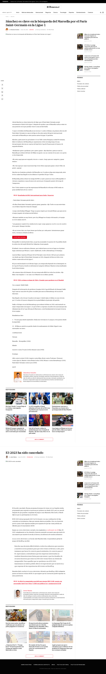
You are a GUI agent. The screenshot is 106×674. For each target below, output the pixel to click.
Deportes (71, 12)
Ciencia (55, 12)
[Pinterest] (2, 95)
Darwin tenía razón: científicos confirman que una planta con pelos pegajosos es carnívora (15, 624)
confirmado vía (53, 530)
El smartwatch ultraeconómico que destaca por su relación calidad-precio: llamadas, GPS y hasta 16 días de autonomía (38, 625)
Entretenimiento (80, 12)
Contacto (90, 12)
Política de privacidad (82, 86)
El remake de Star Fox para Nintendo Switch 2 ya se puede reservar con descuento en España (38, 647)
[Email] (2, 99)
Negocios (48, 12)
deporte (31, 29)
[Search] (101, 12)
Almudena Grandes (14, 29)
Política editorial (81, 88)
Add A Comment (39, 439)
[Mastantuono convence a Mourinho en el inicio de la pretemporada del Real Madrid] (62, 398)
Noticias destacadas (27, 12)
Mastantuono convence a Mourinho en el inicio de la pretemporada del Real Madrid (61, 408)
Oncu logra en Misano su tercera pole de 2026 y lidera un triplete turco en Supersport (62, 429)
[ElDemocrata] (53, 7)
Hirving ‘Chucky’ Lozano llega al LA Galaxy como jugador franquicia (16, 408)
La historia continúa (20, 237)
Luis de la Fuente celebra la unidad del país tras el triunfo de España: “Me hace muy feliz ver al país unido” (39, 430)
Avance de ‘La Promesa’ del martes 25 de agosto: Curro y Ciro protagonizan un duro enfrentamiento (30, 1)
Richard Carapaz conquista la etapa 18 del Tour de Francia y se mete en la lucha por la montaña (16, 429)
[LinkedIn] (2, 91)
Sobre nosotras (81, 91)
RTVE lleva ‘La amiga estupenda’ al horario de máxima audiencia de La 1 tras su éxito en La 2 (92, 47)
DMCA (78, 81)
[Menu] (103, 12)
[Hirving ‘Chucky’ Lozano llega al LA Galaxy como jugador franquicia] (16, 398)
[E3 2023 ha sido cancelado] (39, 483)
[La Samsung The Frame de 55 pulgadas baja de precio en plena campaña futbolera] (62, 615)
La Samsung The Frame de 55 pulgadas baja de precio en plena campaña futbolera (62, 624)
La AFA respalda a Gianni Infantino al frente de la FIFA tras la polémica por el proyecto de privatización (39, 409)
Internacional (39, 12)
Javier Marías (13, 457)
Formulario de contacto (83, 83)
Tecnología (63, 12)
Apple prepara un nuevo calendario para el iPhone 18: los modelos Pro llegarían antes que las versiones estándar (62, 647)
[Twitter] (2, 88)
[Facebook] (2, 84)
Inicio (17, 12)
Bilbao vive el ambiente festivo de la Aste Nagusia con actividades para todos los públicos (92, 37)
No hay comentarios (41, 29)
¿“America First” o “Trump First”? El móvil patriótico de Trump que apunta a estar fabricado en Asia (15, 647)
